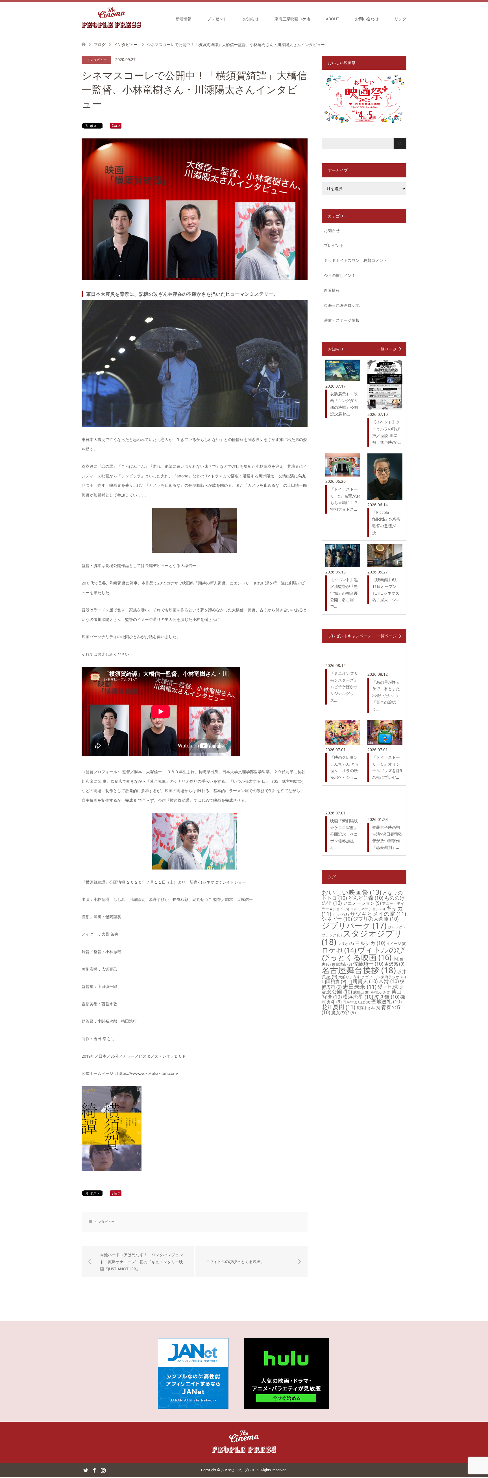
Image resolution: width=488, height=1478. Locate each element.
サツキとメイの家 (378, 914)
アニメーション (362, 903)
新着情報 (183, 18)
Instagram (103, 1469)
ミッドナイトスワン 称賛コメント (355, 260)
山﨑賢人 (362, 981)
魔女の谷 (343, 1012)
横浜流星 (358, 996)
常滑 (389, 981)
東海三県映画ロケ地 (292, 18)
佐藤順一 (368, 963)
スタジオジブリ (362, 937)
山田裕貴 (334, 981)
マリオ (345, 943)
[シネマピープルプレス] (111, 18)
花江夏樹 (338, 1007)
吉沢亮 (394, 964)
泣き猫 (386, 996)
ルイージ (396, 943)
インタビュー (96, 59)
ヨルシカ (370, 943)
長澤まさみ (368, 1007)
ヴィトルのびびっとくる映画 (363, 953)
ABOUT (332, 18)
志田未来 (359, 986)
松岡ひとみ (380, 992)
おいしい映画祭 (351, 892)
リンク (400, 18)
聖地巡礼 (386, 1001)
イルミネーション (367, 908)
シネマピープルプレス (238, 1470)
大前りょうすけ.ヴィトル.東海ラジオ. (372, 976)
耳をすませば (356, 1002)
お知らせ (251, 18)
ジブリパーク (354, 925)
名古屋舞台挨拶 (359, 970)
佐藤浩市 (342, 964)
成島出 (361, 992)
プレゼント (217, 18)
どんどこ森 (365, 897)
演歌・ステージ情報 (342, 320)
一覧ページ (386, 349)
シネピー (337, 918)
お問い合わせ (367, 18)
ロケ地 (339, 950)
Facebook (94, 1469)
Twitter (85, 1469)
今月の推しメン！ (340, 275)
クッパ (340, 914)
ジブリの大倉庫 (375, 918)
